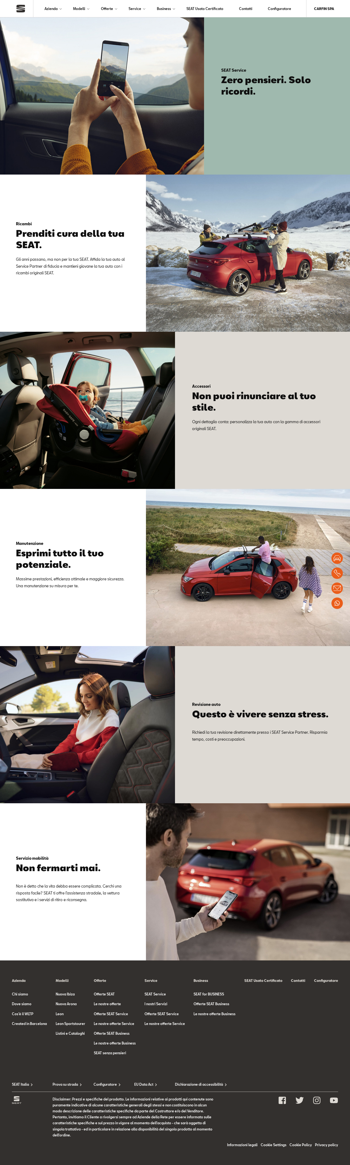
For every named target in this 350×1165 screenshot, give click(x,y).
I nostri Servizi (156, 1004)
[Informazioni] (337, 588)
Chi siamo (20, 994)
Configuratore (279, 9)
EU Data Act (143, 1084)
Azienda (51, 9)
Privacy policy (326, 1145)
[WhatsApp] (337, 603)
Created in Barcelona (29, 1024)
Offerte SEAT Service (111, 1014)
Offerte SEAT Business (112, 1033)
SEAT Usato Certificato (204, 9)
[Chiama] (337, 573)
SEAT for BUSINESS (209, 994)
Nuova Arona (66, 1004)
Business (164, 9)
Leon (60, 1014)
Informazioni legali (242, 1145)
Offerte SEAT (104, 994)
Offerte (107, 9)
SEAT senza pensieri (110, 1053)
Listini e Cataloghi (70, 1033)
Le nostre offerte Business (115, 1043)
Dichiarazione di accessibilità (195, 1084)
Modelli (79, 9)
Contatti (245, 9)
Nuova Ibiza (65, 994)
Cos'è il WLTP (22, 1014)
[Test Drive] (337, 558)
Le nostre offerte (107, 1004)
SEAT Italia (20, 1084)
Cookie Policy (301, 1145)
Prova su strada (65, 1084)
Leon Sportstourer (70, 1024)
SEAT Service (155, 994)
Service (135, 9)
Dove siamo (21, 1004)
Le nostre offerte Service (114, 1024)
